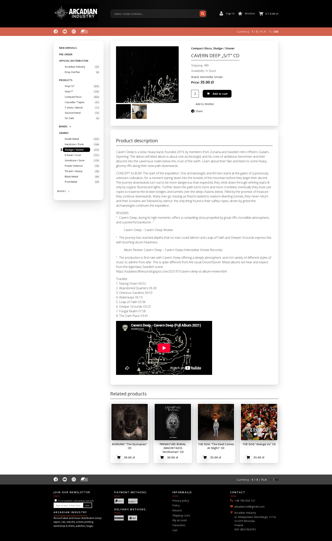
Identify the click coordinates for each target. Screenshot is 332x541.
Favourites (178, 525)
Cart (175, 530)
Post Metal (71, 181)
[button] (202, 104)
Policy (176, 505)
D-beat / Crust (73, 155)
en (276, 31)
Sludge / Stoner (74, 149)
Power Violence (74, 165)
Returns (177, 510)
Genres (64, 133)
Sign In (230, 13)
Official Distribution (73, 60)
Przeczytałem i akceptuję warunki (76, 500)
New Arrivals (68, 48)
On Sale (69, 118)
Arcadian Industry (75, 66)
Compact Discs (73, 97)
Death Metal (72, 139)
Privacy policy (180, 500)
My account (179, 520)
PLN (263, 31)
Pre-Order (65, 54)
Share (199, 111)
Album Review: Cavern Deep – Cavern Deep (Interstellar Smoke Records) (173, 250)
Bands (65, 126)
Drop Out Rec (72, 72)
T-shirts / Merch (74, 107)
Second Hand (73, 112)
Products (65, 80)
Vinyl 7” (69, 91)
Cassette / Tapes (75, 102)
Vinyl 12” (70, 86)
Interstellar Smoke (211, 77)
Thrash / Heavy (74, 171)
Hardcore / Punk (74, 144)
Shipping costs (181, 515)
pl (271, 31)
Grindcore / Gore (75, 160)
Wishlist (250, 13)
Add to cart (219, 93)
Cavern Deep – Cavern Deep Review (148, 230)
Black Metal (71, 176)
